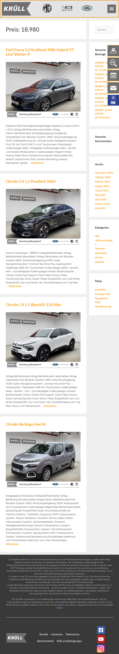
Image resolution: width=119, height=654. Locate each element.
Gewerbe (100, 248)
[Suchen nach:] (104, 29)
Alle (97, 236)
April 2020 (101, 199)
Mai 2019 (100, 208)
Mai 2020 (100, 195)
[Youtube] (101, 639)
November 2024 (104, 173)
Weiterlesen (37, 163)
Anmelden (100, 289)
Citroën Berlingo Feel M (26, 424)
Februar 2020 (102, 204)
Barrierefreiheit (45, 641)
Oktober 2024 (103, 177)
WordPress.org (103, 306)
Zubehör (99, 262)
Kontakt (43, 634)
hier (48, 605)
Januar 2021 (102, 190)
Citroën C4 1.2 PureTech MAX (31, 182)
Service (99, 257)
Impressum (57, 634)
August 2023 (102, 186)
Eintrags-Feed (102, 294)
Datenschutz (73, 634)
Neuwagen (101, 253)
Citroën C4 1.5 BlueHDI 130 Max (33, 305)
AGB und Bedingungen (69, 641)
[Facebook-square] (101, 630)
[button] (111, 9)
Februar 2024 (102, 181)
